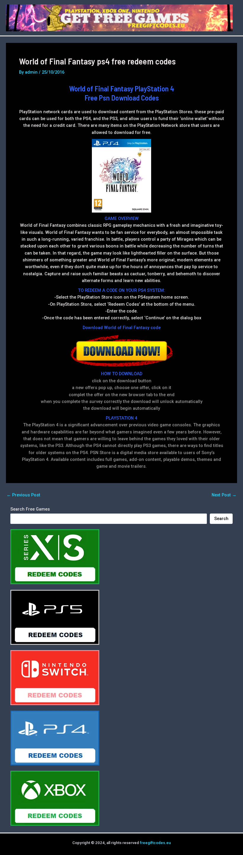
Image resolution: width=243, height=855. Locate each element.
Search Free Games (30, 509)
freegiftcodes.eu (155, 843)
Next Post (224, 495)
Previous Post (23, 495)
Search (221, 518)
